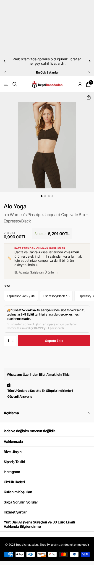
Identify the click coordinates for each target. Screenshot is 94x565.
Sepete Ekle (54, 341)
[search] (15, 84)
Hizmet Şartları (15, 512)
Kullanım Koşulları (18, 492)
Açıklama (11, 413)
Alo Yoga (15, 206)
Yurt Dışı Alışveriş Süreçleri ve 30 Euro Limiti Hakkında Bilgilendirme (39, 524)
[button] (5, 61)
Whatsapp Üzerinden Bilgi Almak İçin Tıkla (38, 374)
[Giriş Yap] (80, 84)
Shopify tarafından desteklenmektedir (64, 544)
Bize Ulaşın (12, 451)
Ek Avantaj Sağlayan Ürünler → (36, 272)
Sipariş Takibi (14, 461)
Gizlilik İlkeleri (14, 482)
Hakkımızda (13, 441)
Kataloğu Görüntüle (6, 84)
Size (7, 286)
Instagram (12, 471)
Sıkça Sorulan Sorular (21, 502)
